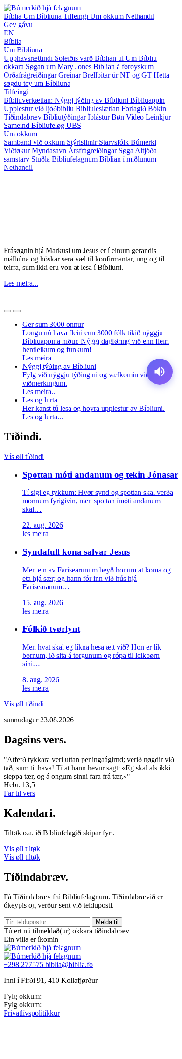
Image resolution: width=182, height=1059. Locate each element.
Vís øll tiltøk (22, 849)
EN (9, 33)
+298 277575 (24, 964)
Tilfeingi (76, 16)
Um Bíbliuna (43, 16)
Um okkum (108, 16)
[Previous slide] (7, 311)
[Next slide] (17, 311)
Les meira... (21, 283)
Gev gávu (18, 24)
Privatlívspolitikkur (32, 1013)
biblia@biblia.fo (69, 964)
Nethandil (140, 16)
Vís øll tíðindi (24, 456)
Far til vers (19, 793)
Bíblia (13, 16)
